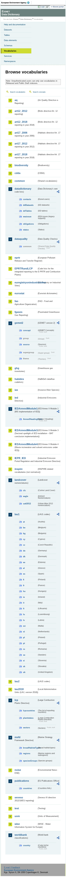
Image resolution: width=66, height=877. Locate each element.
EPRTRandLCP (24, 268)
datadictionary (23, 188)
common (20, 181)
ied (16, 397)
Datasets (8, 30)
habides (19, 379)
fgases (18, 312)
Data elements (10, 40)
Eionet (15, 19)
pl (24, 637)
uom (17, 816)
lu (24, 614)
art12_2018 (21, 122)
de (24, 551)
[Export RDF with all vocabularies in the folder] (58, 192)
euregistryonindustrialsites (26, 282)
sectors (26, 727)
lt (23, 608)
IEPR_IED (20, 458)
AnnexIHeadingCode (30, 419)
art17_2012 (21, 143)
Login (43, 7)
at (24, 522)
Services (8, 56)
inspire (19, 469)
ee (24, 562)
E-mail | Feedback (12, 867)
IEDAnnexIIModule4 (26, 444)
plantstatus (28, 718)
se (24, 655)
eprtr (17, 257)
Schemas (8, 45)
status (26, 230)
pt (24, 643)
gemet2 (19, 323)
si (24, 660)
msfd (17, 737)
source (26, 344)
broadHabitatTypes (30, 748)
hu (24, 591)
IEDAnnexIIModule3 (26, 430)
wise (17, 824)
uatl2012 (27, 503)
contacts (27, 199)
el (24, 568)
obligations (28, 224)
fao (16, 301)
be (24, 527)
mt (24, 626)
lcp (16, 700)
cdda (17, 173)
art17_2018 (21, 154)
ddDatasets (28, 205)
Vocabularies (10, 51)
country (26, 845)
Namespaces (10, 61)
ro (24, 649)
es (24, 574)
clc (24, 490)
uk (24, 672)
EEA (16, 2)
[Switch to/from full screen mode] (48, 6)
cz (24, 545)
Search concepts (39, 92)
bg (24, 533)
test (17, 808)
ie (24, 597)
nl (24, 632)
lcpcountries (29, 710)
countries (27, 788)
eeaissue (27, 216)
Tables (7, 35)
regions (26, 753)
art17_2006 (21, 132)
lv (24, 620)
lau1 (17, 514)
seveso (19, 797)
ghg (17, 368)
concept (27, 330)
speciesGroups (30, 761)
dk (24, 556)
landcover (20, 480)
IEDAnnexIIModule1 (26, 408)
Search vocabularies (17, 92)
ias (16, 390)
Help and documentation (14, 24)
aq (16, 100)
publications (22, 781)
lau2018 (19, 689)
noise (18, 770)
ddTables (27, 211)
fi (23, 579)
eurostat (19, 293)
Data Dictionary (26, 19)
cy (24, 539)
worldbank (21, 835)
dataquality (21, 239)
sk (24, 666)
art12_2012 (21, 111)
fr (23, 585)
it (23, 603)
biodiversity (21, 165)
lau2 (17, 681)
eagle (25, 496)
